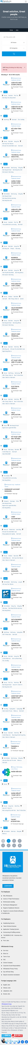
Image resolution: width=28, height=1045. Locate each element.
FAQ (4, 959)
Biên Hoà (13, 831)
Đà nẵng (6, 708)
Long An (20, 582)
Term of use (6, 956)
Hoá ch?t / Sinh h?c (17, 684)
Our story (5, 950)
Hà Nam (10, 296)
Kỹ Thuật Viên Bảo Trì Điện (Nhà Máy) (16, 438)
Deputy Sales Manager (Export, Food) (16, 465)
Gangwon (6, 501)
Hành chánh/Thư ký (7, 711)
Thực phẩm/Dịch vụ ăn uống (9, 224)
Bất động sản (5, 248)
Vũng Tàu (13, 606)
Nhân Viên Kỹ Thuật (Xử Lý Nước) (16, 795)
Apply (5, 92)
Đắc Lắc (6, 529)
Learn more (8, 886)
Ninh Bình (16, 296)
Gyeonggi (12, 501)
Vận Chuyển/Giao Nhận (8, 272)
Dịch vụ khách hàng (17, 658)
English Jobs (6, 985)
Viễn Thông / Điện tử (13, 298)
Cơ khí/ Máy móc (6, 451)
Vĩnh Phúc (16, 347)
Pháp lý (12, 248)
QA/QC (22, 298)
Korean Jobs (6, 994)
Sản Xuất (14, 119)
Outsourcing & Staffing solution (11, 932)
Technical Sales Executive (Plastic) (17, 156)
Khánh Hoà (12, 529)
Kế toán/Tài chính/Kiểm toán (9, 145)
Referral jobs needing (9, 902)
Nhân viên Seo (16, 771)
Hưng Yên (16, 141)
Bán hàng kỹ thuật (6, 169)
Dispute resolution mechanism (11, 975)
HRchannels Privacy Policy (10, 968)
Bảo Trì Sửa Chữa (18, 375)
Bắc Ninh (10, 141)
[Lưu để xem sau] (1, 92)
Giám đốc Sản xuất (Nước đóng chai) (16, 211)
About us (5, 953)
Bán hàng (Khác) (19, 272)
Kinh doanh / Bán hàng (7, 172)
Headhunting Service (8, 923)
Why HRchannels (7, 896)
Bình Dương (14, 167)
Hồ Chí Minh (7, 167)
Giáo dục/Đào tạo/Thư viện (9, 760)
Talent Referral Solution (9, 926)
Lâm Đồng (18, 529)
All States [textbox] (13, 42)
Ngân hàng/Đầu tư (7, 351)
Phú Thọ (16, 95)
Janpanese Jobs (7, 991)
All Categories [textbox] (13, 48)
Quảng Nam (12, 708)
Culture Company (8, 962)
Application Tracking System (11, 929)
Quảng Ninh (20, 632)
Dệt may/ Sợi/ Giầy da (7, 143)
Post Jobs (6, 940)
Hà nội (5, 95)
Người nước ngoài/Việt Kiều (9, 427)
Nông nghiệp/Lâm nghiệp (8, 534)
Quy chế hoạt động (8, 971)
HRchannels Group (7, 946)
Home (11, 30)
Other (17, 501)
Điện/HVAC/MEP (6, 454)
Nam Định (16, 555)
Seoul (5, 425)
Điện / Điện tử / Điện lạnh (8, 377)
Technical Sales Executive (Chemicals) (17, 671)
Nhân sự (16, 711)
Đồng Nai (20, 167)
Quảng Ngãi (19, 708)
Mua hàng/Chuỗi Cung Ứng (18, 735)
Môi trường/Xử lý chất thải (9, 810)
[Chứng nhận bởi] (17, 1035)
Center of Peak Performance (11, 899)
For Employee (5, 892)
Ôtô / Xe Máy (21, 119)
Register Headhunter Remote (11, 908)
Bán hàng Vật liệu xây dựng (9, 198)
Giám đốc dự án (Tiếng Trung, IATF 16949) (17, 108)
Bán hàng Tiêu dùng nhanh (9, 97)
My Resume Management (10, 905)
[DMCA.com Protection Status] (6, 1035)
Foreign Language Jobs (8, 981)
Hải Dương (17, 373)
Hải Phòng (6, 119)
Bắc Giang (10, 449)
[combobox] (14, 42)
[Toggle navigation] (26, 1)
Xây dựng (17, 248)
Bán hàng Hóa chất (17, 169)
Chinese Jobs (6, 988)
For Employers (5, 919)
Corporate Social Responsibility (11, 965)
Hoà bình (10, 95)
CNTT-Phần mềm (6, 634)
